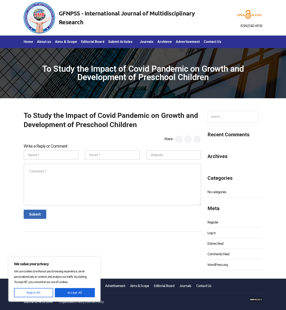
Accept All (74, 292)
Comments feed (218, 254)
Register (213, 222)
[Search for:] (233, 117)
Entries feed (215, 243)
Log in (211, 233)
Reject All (33, 292)
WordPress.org (217, 265)
